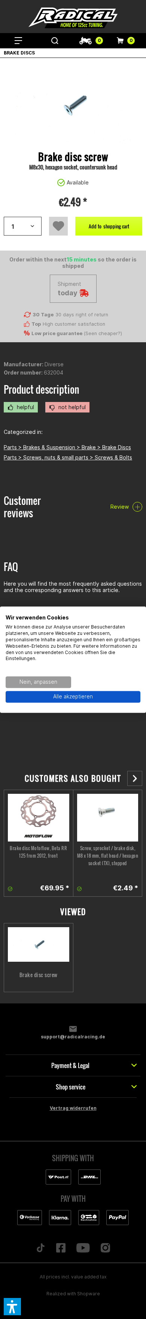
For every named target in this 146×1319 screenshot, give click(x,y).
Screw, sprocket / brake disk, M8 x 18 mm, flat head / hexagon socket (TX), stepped (108, 855)
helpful (24, 407)
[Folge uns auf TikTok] (40, 1248)
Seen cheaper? (103, 333)
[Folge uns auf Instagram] (105, 1248)
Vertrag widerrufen (73, 1108)
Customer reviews (22, 506)
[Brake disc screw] (38, 944)
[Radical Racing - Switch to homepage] (73, 18)
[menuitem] (18, 40)
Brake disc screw (38, 975)
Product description (41, 389)
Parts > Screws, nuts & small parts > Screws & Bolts (68, 457)
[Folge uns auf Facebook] (61, 1248)
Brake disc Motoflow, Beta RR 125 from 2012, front (38, 852)
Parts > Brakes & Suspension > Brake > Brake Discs (67, 447)
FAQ (11, 567)
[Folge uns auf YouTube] (83, 1248)
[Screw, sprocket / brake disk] (108, 818)
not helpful (71, 407)
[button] (12, 1306)
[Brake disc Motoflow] (38, 818)
